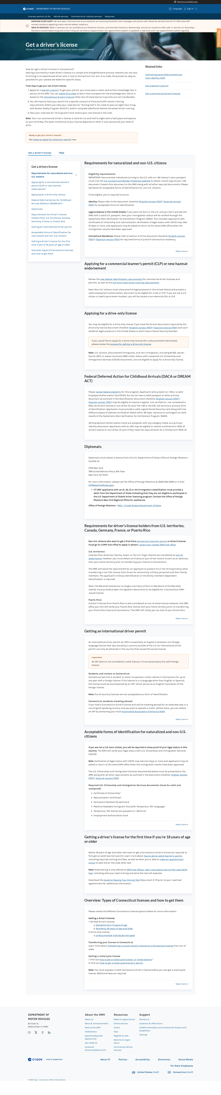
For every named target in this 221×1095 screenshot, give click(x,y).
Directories (164, 1059)
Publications (91, 1031)
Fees (116, 1031)
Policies (123, 1059)
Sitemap (143, 1034)
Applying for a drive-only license (48, 194)
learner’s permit (50, 90)
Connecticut (182, 1072)
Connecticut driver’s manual (59, 97)
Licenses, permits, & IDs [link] (39, 16)
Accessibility (142, 1059)
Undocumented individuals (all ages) (115, 935)
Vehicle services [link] (61, 16)
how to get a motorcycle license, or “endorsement (126, 959)
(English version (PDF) (150, 201)
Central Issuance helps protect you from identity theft (163, 76)
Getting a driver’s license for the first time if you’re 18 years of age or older (50, 243)
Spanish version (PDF (107, 778)
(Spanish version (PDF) (108, 239)
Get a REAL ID (91, 1043)
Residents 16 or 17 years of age (111, 925)
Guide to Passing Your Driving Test (122, 880)
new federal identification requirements (121, 279)
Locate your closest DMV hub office (157, 544)
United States (148, 1072)
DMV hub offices (135, 869)
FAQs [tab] (61, 152)
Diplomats (37, 209)
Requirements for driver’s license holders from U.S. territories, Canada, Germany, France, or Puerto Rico (50, 218)
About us (89, 1019)
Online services (121, 1023)
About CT (105, 1059)
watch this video (67, 93)
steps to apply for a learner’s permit (52, 139)
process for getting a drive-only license (130, 344)
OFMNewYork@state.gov (101, 485)
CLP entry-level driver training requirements (136, 282)
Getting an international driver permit (51, 226)
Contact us (144, 1019)
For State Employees (181, 1065)
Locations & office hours (150, 1023)
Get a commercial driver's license (162, 93)
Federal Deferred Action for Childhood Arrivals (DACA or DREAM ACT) (51, 202)
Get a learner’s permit (156, 85)
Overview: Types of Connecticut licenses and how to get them (52, 252)
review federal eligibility (108, 391)
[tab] (39, 153)
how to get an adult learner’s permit (163, 856)
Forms (117, 1027)
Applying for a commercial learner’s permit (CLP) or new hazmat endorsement (50, 185)
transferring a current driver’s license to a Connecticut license (140, 945)
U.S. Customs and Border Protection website (127, 180)
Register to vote (121, 1035)
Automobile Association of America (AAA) (143, 711)
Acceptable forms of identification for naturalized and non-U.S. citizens (51, 234)
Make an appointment (124, 1019)
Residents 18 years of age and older (114, 928)
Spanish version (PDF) (165, 327)
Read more (181, 251)
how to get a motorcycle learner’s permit (121, 963)
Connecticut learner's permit (152, 541)
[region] (81, 137)
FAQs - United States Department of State (139, 505)
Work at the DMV (93, 1027)
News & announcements (96, 1023)
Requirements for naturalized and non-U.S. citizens (52, 175)
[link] (175, 8)
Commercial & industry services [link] (86, 16)
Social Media (185, 1059)
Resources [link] (109, 16)
